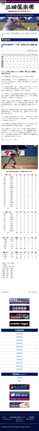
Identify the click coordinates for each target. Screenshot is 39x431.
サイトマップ (19, 421)
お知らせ (19, 377)
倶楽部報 (31, 417)
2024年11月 (19, 362)
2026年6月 (19, 333)
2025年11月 (19, 343)
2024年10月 (19, 366)
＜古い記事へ (5, 292)
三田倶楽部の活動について (17, 417)
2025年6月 (19, 353)
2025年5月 (19, 356)
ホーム (4, 33)
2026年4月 (19, 340)
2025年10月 (19, 346)
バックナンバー (7, 419)
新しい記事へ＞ (33, 292)
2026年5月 (19, 337)
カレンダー (19, 419)
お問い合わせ (29, 419)
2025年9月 (19, 350)
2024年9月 (19, 369)
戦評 (8, 33)
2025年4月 (19, 359)
